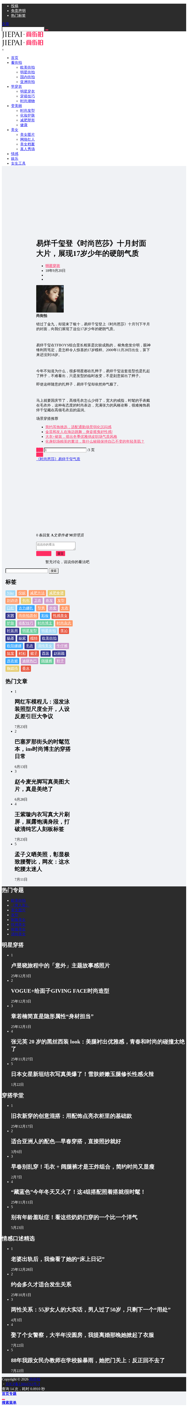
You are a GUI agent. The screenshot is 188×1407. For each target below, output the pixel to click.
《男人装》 (20, 905)
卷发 (49, 600)
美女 (14, 130)
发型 (61, 600)
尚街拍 (34, 1379)
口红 (10, 608)
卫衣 (37, 600)
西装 (45, 653)
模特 (34, 638)
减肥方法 (37, 593)
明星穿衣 (52, 266)
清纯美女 (45, 646)
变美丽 (16, 106)
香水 (26, 668)
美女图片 (18, 910)
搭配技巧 (26, 623)
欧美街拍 (49, 638)
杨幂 (10, 638)
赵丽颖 (59, 653)
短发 (10, 653)
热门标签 (18, 15)
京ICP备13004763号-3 (23, 1384)
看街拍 (16, 62)
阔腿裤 (46, 661)
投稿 (14, 6)
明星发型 (29, 631)
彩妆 (45, 616)
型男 (41, 608)
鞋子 (60, 661)
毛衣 (29, 646)
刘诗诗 (12, 600)
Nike (10, 593)
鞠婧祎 (12, 668)
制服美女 (18, 920)
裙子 (34, 653)
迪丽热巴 (29, 661)
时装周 (12, 631)
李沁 (64, 631)
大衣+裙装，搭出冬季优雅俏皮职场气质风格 (81, 437)
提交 (61, 553)
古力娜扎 (26, 608)
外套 (53, 608)
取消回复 (44, 553)
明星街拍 (48, 631)
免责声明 (18, 11)
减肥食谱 (56, 593)
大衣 (64, 608)
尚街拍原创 (28, 616)
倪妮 (22, 593)
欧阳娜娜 (14, 646)
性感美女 (60, 616)
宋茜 (10, 616)
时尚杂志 (64, 623)
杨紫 (22, 638)
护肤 (10, 623)
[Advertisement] (94, 202)
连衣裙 (12, 661)
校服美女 (18, 929)
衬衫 (22, 653)
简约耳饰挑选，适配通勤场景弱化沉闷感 (78, 427)
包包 (26, 600)
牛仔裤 (62, 646)
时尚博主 (45, 623)
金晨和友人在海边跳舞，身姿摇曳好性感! (79, 432)
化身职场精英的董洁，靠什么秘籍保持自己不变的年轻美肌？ (94, 441)
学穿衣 (16, 86)
